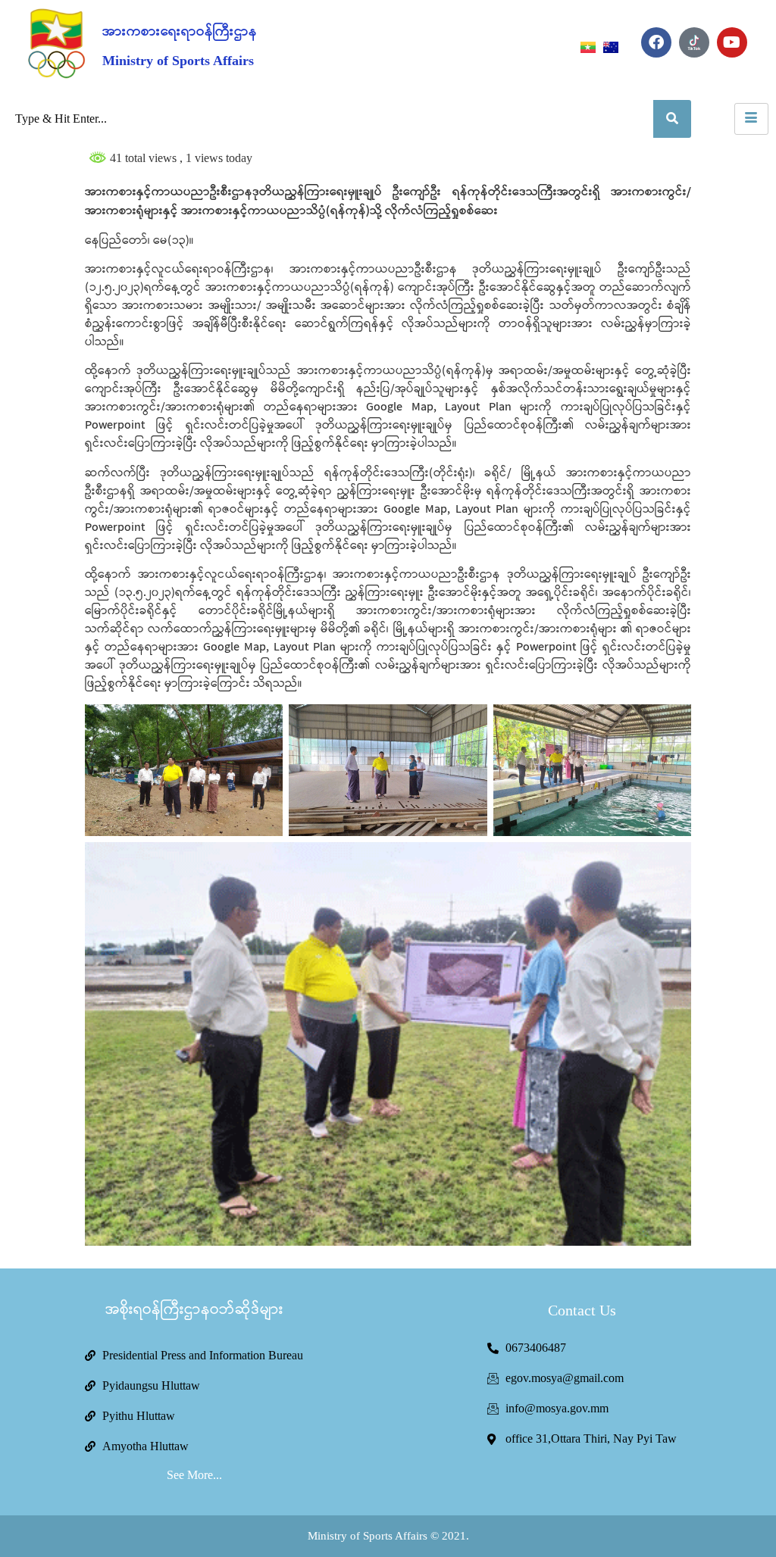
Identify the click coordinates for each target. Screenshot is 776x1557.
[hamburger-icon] (751, 119)
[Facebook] (656, 42)
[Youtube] (732, 42)
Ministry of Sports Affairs (178, 60)
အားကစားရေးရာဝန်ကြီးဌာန (179, 31)
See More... (194, 1474)
